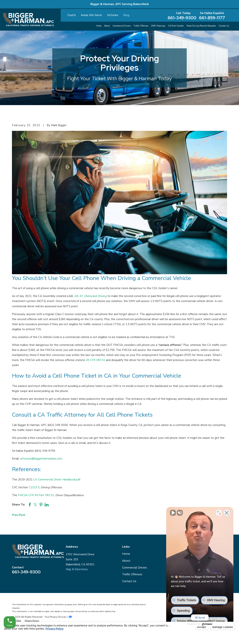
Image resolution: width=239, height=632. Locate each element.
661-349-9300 (182, 18)
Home (126, 554)
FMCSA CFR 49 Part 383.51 (36, 495)
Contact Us (129, 581)
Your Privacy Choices (56, 616)
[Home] (28, 19)
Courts (71, 15)
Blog (126, 15)
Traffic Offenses (132, 574)
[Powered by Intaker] (207, 624)
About (126, 561)
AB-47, (90, 296)
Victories (112, 15)
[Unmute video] (173, 513)
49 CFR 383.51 (95, 360)
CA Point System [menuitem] (176, 25)
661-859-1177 (212, 18)
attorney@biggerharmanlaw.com (41, 458)
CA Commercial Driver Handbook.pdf (56, 479)
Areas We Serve (91, 15)
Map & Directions (77, 569)
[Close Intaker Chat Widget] (227, 513)
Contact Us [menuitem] (224, 25)
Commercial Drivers (134, 567)
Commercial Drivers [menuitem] (122, 25)
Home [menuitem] (98, 25)
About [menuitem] (107, 25)
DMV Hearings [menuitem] (158, 25)
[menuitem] (16, 620)
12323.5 (34, 487)
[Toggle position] (219, 513)
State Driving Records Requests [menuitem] (201, 25)
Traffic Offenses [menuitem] (141, 25)
